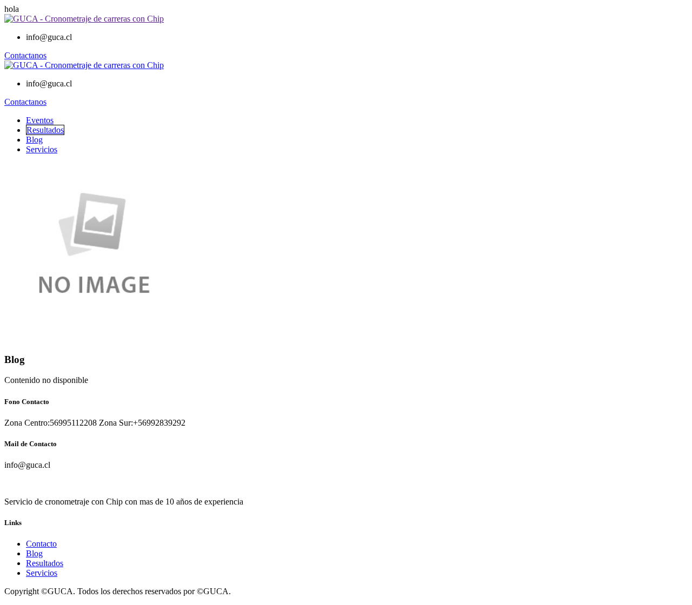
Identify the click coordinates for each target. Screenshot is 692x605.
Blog (34, 139)
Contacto (41, 543)
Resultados (45, 130)
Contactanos (25, 55)
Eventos (40, 120)
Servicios (41, 149)
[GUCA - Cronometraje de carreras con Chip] (84, 18)
